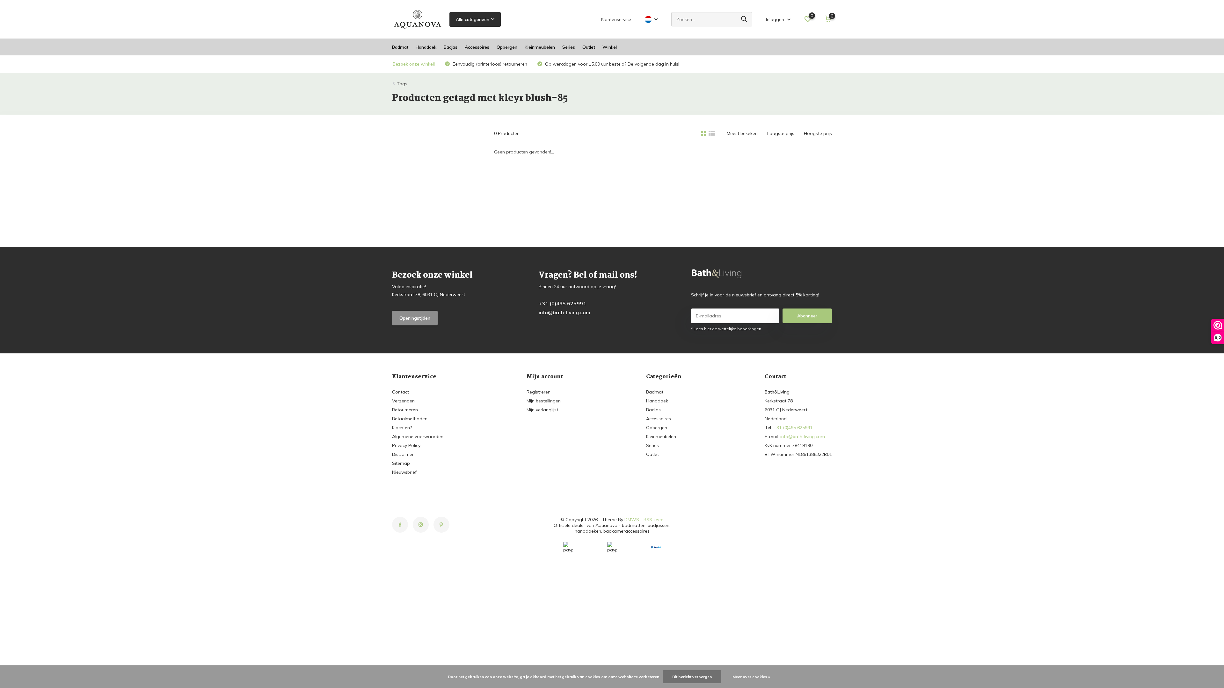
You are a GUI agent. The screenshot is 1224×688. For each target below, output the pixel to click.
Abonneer (807, 316)
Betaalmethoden (409, 419)
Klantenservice (616, 19)
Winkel (609, 47)
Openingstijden (414, 318)
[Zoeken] (744, 19)
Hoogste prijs (818, 133)
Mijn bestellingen (544, 401)
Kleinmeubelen (540, 47)
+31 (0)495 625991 (562, 303)
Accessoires (477, 47)
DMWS (631, 519)
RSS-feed (654, 519)
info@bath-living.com (564, 312)
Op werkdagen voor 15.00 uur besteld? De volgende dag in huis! (611, 64)
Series (568, 47)
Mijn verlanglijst (542, 410)
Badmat (400, 47)
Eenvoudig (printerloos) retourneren (489, 64)
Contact (400, 392)
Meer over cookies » (751, 676)
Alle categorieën (472, 19)
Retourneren (405, 410)
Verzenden (403, 401)
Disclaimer (403, 454)
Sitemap (401, 463)
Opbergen (507, 47)
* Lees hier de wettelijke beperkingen (726, 328)
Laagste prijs (780, 133)
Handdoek (426, 47)
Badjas (450, 47)
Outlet (588, 47)
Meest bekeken (742, 133)
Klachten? (402, 427)
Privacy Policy (406, 445)
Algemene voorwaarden (417, 436)
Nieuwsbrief (404, 472)
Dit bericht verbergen (692, 676)
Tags (402, 84)
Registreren (538, 392)
